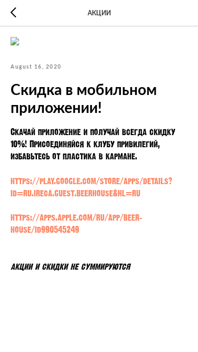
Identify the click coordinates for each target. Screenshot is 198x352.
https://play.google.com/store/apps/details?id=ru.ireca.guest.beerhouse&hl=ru (91, 187)
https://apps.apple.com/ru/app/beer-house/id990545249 (76, 223)
